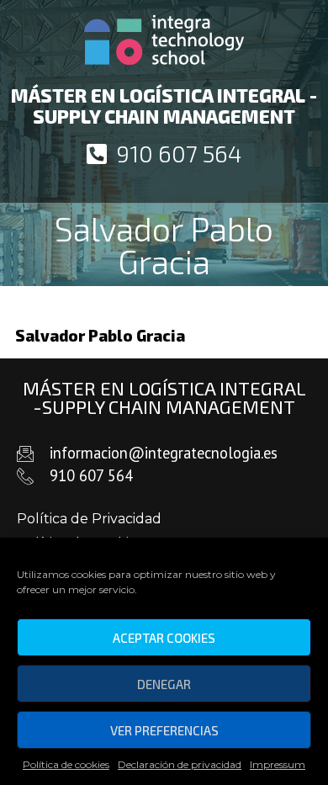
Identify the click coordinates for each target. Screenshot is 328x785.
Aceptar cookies (164, 637)
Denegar (164, 684)
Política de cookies (66, 764)
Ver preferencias (164, 730)
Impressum (277, 764)
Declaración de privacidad (179, 764)
